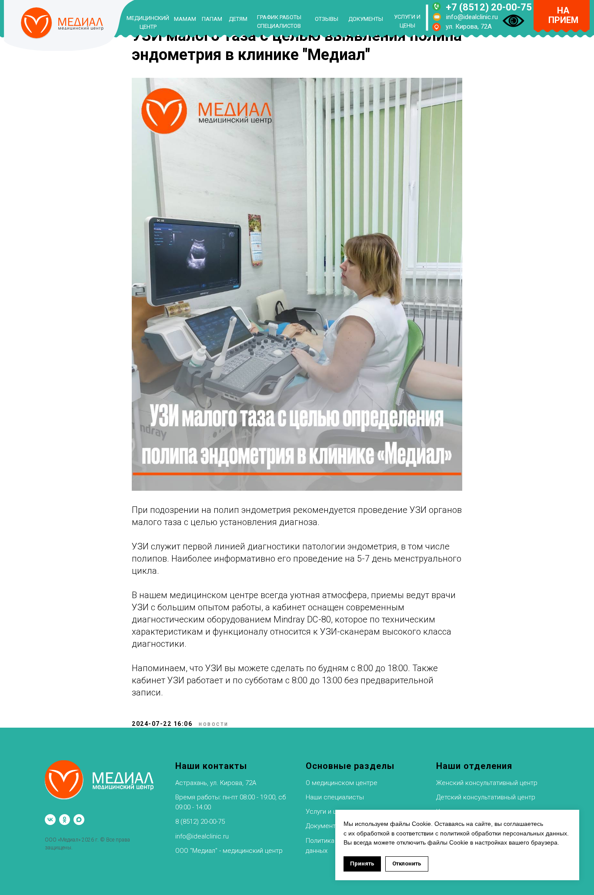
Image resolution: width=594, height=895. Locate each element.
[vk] (50, 819)
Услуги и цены (327, 811)
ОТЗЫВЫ (326, 19)
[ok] (64, 819)
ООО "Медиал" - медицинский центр (229, 851)
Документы (323, 826)
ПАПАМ (212, 19)
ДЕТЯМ (238, 19)
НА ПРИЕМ (563, 15)
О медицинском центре (341, 783)
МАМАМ (185, 19)
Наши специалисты (335, 797)
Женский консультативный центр (486, 783)
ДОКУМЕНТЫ (365, 19)
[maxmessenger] (78, 819)
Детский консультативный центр (485, 797)
